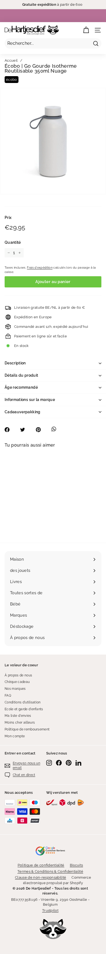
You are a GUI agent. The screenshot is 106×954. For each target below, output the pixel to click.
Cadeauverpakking (22, 412)
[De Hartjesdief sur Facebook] (59, 763)
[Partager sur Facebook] (10, 429)
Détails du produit (21, 375)
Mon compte (15, 736)
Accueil (11, 60)
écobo (11, 80)
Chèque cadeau (17, 682)
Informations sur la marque (30, 399)
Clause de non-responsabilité (40, 877)
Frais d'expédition (39, 267)
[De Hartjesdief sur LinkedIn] (78, 763)
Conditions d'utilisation (23, 702)
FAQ (8, 695)
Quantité (13, 242)
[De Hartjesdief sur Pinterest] (68, 763)
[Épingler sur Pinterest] (41, 429)
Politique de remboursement (27, 729)
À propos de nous (18, 675)
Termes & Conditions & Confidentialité (50, 871)
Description (15, 363)
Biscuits (76, 865)
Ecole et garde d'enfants (24, 709)
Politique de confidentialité (41, 865)
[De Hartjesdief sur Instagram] (49, 763)
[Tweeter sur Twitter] (25, 429)
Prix (8, 217)
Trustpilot (50, 910)
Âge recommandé (21, 387)
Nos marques (15, 689)
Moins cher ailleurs (20, 722)
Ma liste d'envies (18, 716)
